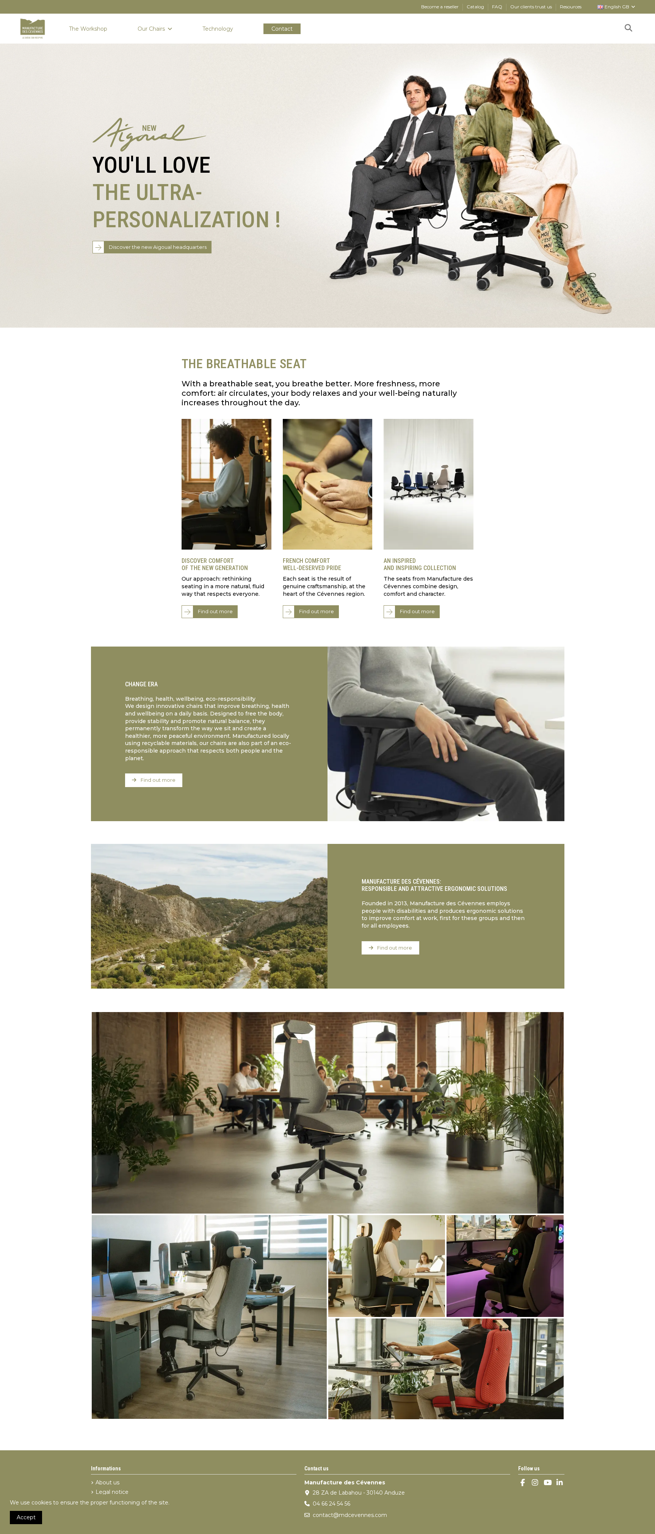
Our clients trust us (531, 6)
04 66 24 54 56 (331, 1503)
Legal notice (112, 1492)
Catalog (476, 6)
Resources (570, 6)
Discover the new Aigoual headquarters (158, 247)
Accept (26, 1517)
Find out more (215, 611)
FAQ (497, 6)
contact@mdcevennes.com (350, 1515)
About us (107, 1482)
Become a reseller (440, 6)
